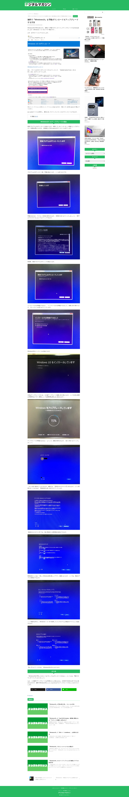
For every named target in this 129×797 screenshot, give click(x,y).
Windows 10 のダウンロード (35, 67)
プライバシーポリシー (73, 788)
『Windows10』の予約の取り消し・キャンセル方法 (61, 704)
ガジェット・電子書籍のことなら (64, 790)
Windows (31, 695)
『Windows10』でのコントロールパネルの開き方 (61, 746)
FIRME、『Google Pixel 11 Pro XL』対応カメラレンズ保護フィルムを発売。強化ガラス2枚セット (94, 119)
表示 (36, 116)
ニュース (53, 8)
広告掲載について (64, 788)
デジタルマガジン (64, 793)
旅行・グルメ (75, 8)
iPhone (64, 8)
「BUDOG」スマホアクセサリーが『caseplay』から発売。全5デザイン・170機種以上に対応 (94, 38)
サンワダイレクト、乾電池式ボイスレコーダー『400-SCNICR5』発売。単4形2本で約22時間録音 (94, 89)
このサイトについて (55, 788)
